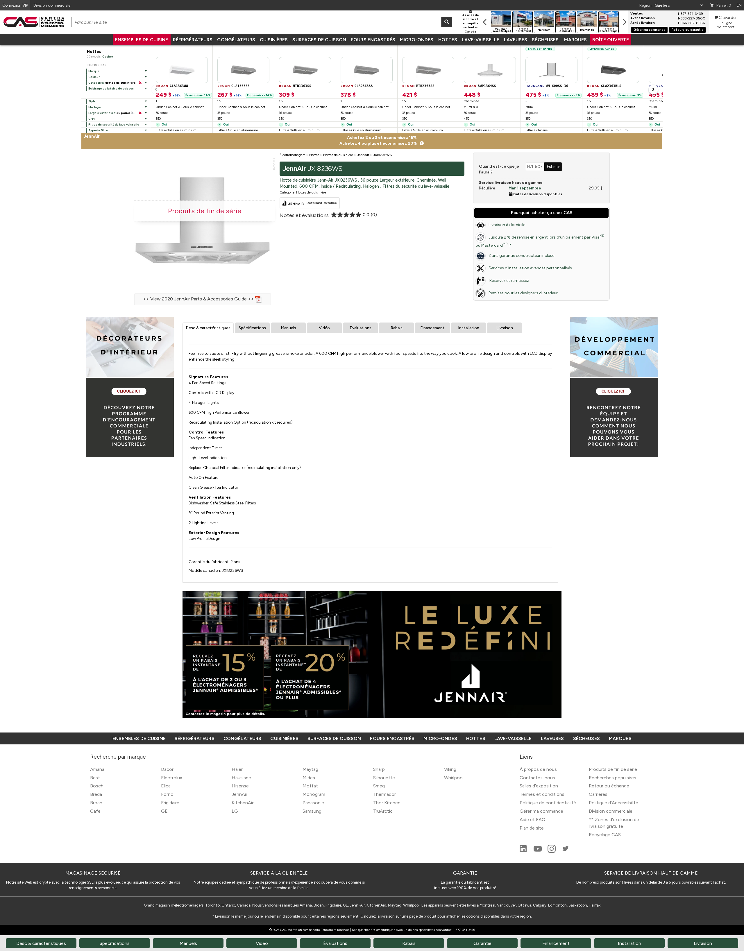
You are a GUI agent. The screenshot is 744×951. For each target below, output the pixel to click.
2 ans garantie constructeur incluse (521, 255)
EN (739, 5)
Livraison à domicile (507, 224)
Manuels (288, 327)
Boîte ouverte (610, 39)
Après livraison (642, 23)
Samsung (312, 811)
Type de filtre (98, 130)
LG (235, 811)
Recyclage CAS (605, 834)
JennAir (239, 794)
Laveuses (515, 39)
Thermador (384, 794)
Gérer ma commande (650, 30)
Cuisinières (274, 39)
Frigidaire (170, 802)
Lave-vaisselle (480, 39)
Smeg (379, 786)
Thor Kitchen (386, 802)
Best (95, 777)
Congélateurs (236, 39)
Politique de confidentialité (548, 802)
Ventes (636, 13)
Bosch (96, 786)
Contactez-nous (537, 777)
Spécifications (252, 327)
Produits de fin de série (613, 769)
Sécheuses (545, 39)
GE (164, 811)
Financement (432, 327)
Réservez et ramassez (509, 280)
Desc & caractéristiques (208, 327)
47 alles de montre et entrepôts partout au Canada (470, 23)
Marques (575, 39)
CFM (91, 119)
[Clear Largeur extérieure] (140, 113)
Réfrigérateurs (193, 39)
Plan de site (532, 828)
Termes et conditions (542, 794)
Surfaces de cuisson (319, 39)
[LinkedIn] (524, 851)
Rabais (397, 327)
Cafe (95, 811)
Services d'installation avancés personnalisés (530, 268)
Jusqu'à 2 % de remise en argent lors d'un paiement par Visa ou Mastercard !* (539, 241)
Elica (166, 786)
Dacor (167, 769)
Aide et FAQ (533, 819)
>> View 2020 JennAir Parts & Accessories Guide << (199, 299)
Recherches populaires (612, 777)
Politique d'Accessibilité (613, 802)
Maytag (310, 769)
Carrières (598, 794)
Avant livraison (642, 18)
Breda (96, 794)
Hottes (447, 39)
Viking (450, 769)
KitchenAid (243, 802)
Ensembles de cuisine (141, 39)
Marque (93, 71)
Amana (97, 769)
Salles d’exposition (539, 786)
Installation (468, 327)
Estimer (553, 166)
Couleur (94, 77)
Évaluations (360, 327)
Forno (167, 794)
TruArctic (383, 811)
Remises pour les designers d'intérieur (523, 293)
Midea (309, 777)
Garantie (482, 943)
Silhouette (384, 777)
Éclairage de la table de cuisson (110, 88)
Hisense (240, 786)
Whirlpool (454, 777)
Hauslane (241, 777)
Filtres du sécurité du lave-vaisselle (113, 124)
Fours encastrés (373, 39)
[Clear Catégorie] (140, 82)
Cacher (107, 56)
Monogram (314, 794)
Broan (96, 802)
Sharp (379, 769)
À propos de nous (538, 769)
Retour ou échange (609, 786)
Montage (94, 107)
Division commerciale (610, 811)
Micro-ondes (416, 39)
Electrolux (171, 777)
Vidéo (324, 327)
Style (92, 101)
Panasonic (313, 802)
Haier (237, 769)
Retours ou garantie (688, 30)
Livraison (504, 327)
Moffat (310, 786)
